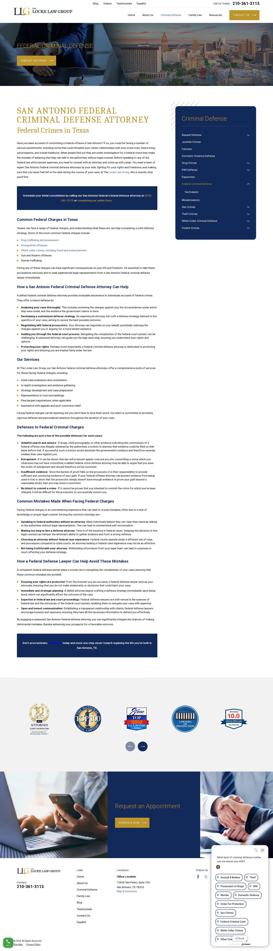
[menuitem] (213, 135)
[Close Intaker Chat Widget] (262, 850)
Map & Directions (127, 891)
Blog (95, 3)
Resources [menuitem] (215, 15)
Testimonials (124, 3)
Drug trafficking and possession (40, 240)
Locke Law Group (119, 172)
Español (141, 3)
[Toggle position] (255, 850)
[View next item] (142, 746)
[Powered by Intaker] (246, 944)
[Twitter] (206, 877)
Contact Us (83, 915)
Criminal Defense (87, 889)
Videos (107, 3)
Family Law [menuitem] (195, 15)
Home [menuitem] (131, 15)
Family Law (83, 896)
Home (80, 876)
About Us (82, 883)
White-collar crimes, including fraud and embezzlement (54, 250)
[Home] (43, 11)
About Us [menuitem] (147, 15)
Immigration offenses (34, 245)
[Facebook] (198, 877)
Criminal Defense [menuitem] (171, 15)
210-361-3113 (246, 4)
